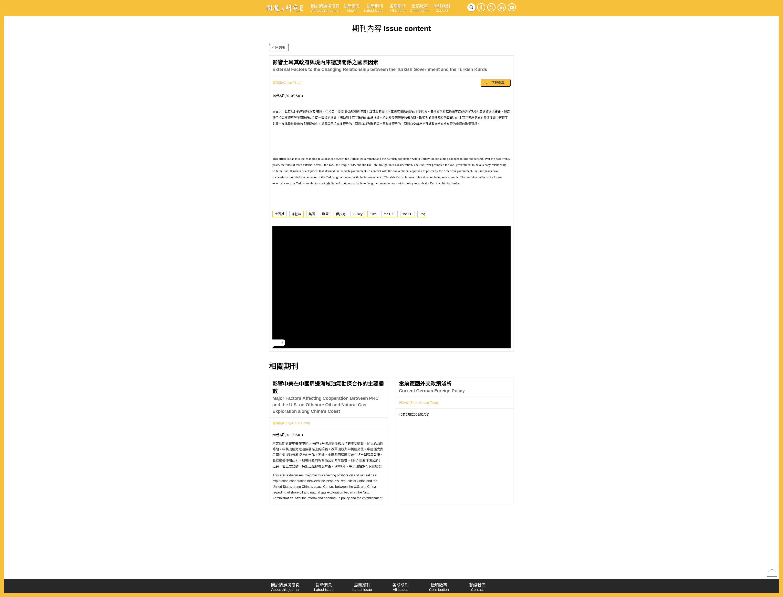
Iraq (422, 214)
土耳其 (279, 214)
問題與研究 (284, 7)
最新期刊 (374, 8)
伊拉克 (341, 214)
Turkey (358, 214)
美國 (312, 214)
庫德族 (296, 214)
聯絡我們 (442, 8)
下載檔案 (497, 83)
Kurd (373, 214)
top (772, 572)
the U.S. (389, 214)
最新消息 (352, 8)
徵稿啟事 (420, 8)
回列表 (280, 47)
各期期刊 (397, 8)
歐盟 (325, 214)
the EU (408, 214)
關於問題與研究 (325, 8)
